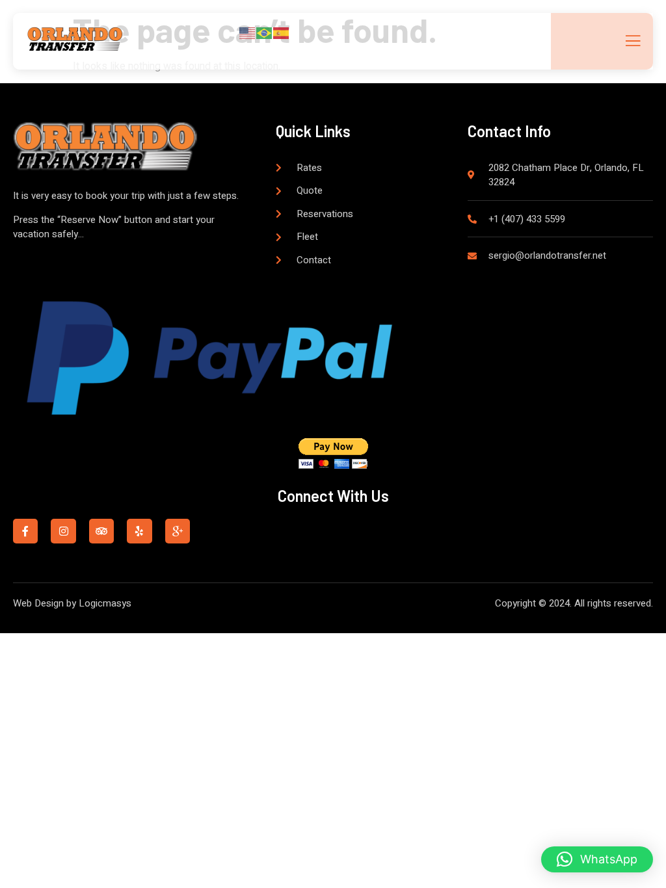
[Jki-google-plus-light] (177, 531)
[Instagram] (63, 531)
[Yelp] (139, 531)
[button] (597, 859)
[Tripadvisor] (101, 531)
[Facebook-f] (25, 531)
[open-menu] (631, 42)
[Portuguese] (264, 32)
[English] (247, 32)
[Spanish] (281, 32)
